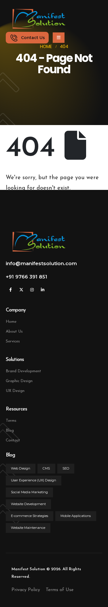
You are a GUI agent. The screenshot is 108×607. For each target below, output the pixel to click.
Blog (10, 430)
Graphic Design (19, 381)
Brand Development (23, 371)
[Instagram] (32, 290)
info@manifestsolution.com (41, 263)
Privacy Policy (26, 590)
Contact (13, 440)
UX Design (15, 391)
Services (13, 341)
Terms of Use (59, 590)
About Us (14, 331)
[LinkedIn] (42, 290)
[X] (21, 290)
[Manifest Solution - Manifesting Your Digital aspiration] (36, 19)
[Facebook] (10, 290)
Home (11, 322)
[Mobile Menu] (59, 37)
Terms (11, 421)
